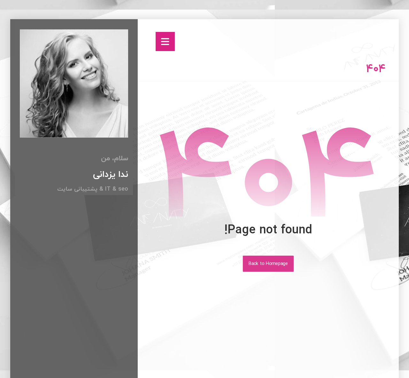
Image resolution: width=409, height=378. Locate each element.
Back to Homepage (268, 264)
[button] (165, 41)
